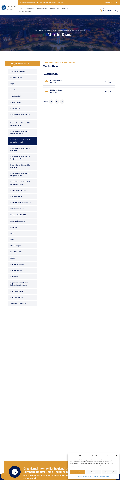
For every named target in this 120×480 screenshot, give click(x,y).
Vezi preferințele (109, 472)
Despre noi (29, 8)
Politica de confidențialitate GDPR (85, 476)
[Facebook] (116, 3)
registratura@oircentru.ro (28, 2)
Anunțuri (108, 3)
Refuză (93, 472)
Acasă (21, 8)
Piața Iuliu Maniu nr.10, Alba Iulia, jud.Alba (51, 2)
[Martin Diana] (51, 101)
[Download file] (110, 82)
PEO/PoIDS (54, 8)
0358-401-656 (107, 11)
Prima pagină (39, 30)
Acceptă (77, 472)
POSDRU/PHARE (25, 12)
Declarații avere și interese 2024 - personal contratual (60, 30)
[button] (116, 456)
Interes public (41, 8)
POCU (64, 8)
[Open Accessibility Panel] (4, 476)
